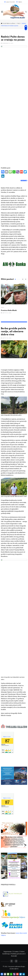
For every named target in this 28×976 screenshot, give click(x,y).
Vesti (2, 307)
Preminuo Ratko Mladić (9, 310)
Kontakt (14, 956)
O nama (16, 951)
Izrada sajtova (14, 968)
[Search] (26, 12)
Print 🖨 (24, 180)
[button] (22, 279)
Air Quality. (7, 736)
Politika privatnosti (18, 954)
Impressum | (8, 951)
